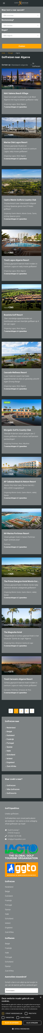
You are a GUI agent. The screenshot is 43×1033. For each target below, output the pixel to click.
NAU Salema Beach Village (16, 93)
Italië (9, 751)
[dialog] (21, 1014)
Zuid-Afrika (11, 766)
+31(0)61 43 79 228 (14, 836)
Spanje (9, 747)
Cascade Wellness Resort (15, 372)
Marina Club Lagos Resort (15, 142)
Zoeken (22, 46)
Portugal (10, 53)
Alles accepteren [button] (12, 1023)
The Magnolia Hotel (13, 632)
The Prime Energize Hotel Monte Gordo (22, 581)
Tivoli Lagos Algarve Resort (16, 260)
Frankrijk (10, 739)
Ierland (9, 758)
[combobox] (21, 15)
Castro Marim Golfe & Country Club (20, 200)
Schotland (11, 755)
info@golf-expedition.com (17, 839)
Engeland (10, 762)
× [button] (40, 997)
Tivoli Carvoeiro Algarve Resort (18, 679)
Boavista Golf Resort (13, 315)
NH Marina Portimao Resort (16, 533)
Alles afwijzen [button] (32, 1023)
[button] (21, 1028)
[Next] (32, 711)
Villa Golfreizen (13, 789)
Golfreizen (11, 785)
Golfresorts (11, 793)
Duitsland (10, 735)
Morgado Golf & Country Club (17, 430)
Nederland (11, 727)
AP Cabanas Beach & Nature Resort (20, 481)
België (9, 731)
